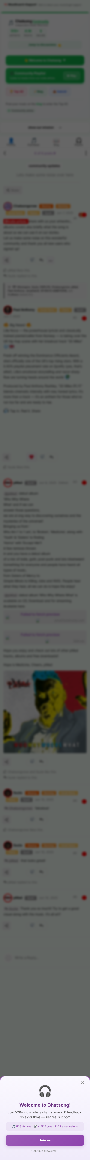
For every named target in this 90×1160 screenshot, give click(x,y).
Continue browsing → (45, 1150)
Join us (45, 1140)
